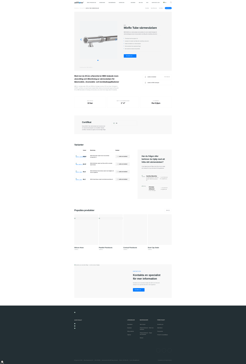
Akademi (133, 2)
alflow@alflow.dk (136, 360)
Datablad (147, 8)
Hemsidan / (76, 8)
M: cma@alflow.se (163, 178)
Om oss (141, 2)
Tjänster (129, 334)
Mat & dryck (142, 324)
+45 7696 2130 (125, 360)
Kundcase (121, 2)
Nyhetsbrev (160, 327)
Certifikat (161, 8)
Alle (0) (168, 210)
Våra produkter (91, 2)
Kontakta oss (156, 2)
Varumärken (112, 2)
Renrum (141, 337)
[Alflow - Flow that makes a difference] (79, 2)
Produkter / (83, 8)
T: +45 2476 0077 (164, 187)
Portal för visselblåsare (162, 334)
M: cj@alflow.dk (164, 189)
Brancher (102, 2)
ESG (147, 2)
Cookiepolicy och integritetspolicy (165, 360)
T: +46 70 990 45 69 (164, 177)
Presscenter (160, 331)
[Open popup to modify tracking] (2, 361)
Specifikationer (154, 8)
